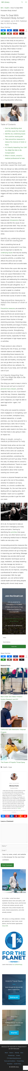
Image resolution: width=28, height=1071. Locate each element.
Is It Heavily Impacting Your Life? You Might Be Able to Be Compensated (16, 150)
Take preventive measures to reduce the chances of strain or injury (15, 142)
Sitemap (17, 1052)
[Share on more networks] (21, 34)
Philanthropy (11, 1055)
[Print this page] (15, 34)
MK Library (5, 2)
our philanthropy (17, 964)
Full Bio (19, 808)
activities (14, 532)
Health (7, 8)
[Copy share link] (9, 34)
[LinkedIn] (12, 816)
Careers (11, 1052)
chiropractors (14, 220)
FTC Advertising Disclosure (14, 1058)
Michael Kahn (14, 786)
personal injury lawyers (8, 389)
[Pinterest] (16, 816)
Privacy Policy (20, 1061)
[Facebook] (3, 816)
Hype (10, 767)
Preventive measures (8, 308)
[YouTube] (25, 816)
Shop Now (14, 1032)
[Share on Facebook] (15, 30)
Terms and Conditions (9, 1061)
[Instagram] (7, 816)
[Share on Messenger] (9, 30)
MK (2, 8)
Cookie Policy (17, 1063)
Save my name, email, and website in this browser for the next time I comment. (14, 857)
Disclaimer (9, 1063)
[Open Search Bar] (22, 2)
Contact (18, 1055)
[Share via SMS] (3, 30)
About (6, 1052)
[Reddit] (20, 816)
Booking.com (14, 997)
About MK (5, 926)
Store (21, 1052)
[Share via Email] (3, 34)
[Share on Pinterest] (21, 30)
